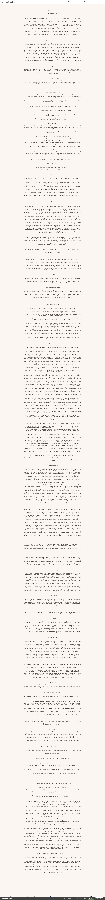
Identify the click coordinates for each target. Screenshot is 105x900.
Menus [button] (64, 1)
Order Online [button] (91, 1)
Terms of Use (91, 898)
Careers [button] (80, 1)
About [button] (76, 1)
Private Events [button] (71, 1)
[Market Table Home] (8, 2)
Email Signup (99, 898)
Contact (74, 898)
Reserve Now (99, 1)
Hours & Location (67, 898)
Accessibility (80, 898)
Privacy (85, 898)
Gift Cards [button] (85, 1)
